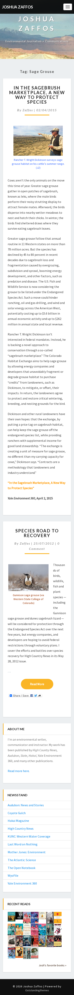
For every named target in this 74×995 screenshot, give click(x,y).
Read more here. (19, 771)
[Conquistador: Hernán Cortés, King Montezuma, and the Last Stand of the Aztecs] (58, 942)
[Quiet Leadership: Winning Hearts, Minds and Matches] (19, 917)
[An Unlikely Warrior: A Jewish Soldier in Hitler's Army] (34, 954)
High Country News (21, 828)
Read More (41, 684)
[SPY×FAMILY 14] (27, 954)
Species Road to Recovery (37, 533)
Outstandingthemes (37, 990)
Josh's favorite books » (52, 965)
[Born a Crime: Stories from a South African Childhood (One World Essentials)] (42, 942)
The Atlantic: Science (22, 860)
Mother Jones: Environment (27, 852)
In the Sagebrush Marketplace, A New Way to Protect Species (37, 95)
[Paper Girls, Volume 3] (19, 930)
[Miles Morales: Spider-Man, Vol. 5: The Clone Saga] (19, 942)
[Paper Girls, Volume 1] (42, 930)
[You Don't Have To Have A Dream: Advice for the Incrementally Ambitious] (58, 919)
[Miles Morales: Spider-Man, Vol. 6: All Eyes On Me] (58, 930)
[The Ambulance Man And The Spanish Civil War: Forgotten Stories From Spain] (34, 942)
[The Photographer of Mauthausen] (27, 942)
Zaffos (27, 110)
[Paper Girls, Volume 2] (34, 930)
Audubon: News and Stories (26, 805)
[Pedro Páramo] (11, 942)
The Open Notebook (21, 868)
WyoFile (13, 875)
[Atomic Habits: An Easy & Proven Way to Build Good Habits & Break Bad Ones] (27, 930)
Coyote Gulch (17, 813)
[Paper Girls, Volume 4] (11, 930)
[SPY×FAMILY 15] (50, 931)
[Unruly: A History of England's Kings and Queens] (42, 917)
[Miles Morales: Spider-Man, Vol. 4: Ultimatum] (50, 942)
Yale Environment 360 (22, 883)
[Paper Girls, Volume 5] (34, 919)
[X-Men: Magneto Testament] (50, 919)
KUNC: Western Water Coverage (29, 836)
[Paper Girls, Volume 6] (27, 919)
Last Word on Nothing (22, 844)
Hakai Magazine (18, 821)
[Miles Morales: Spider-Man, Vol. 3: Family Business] (11, 954)
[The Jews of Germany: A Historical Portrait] (11, 918)
